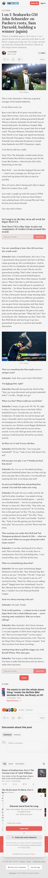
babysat (9, 383)
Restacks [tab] (17, 735)
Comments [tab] (7, 735)
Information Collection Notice (31, 845)
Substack (12, 873)
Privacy (22, 861)
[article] (24, 777)
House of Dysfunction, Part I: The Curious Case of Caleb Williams (18, 771)
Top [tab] (4, 764)
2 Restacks (29, 710)
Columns (6, 10)
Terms (28, 861)
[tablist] (12, 734)
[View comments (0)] (13, 59)
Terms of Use (36, 843)
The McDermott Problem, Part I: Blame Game (17, 791)
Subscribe (34, 3)
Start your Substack (18, 867)
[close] (41, 796)
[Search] (43, 763)
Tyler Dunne (12, 52)
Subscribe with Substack (25, 837)
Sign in (43, 3)
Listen (43, 53)
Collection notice (39, 861)
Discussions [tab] (19, 764)
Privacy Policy (25, 847)
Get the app (35, 867)
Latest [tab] (10, 764)
